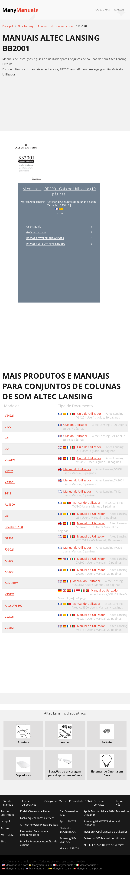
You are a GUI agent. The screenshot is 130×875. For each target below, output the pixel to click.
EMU (3, 841)
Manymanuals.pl (15, 868)
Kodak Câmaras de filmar (35, 811)
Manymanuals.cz (39, 868)
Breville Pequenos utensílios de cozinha (38, 843)
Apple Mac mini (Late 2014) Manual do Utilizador (106, 813)
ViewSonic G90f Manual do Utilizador (105, 831)
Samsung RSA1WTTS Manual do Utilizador (102, 823)
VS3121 (9, 594)
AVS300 (10, 504)
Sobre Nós (119, 802)
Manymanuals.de (42, 865)
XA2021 (10, 572)
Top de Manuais (8, 802)
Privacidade (76, 801)
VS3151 (9, 628)
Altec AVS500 (13, 605)
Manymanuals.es (63, 868)
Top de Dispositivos (29, 802)
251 (7, 449)
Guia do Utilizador (89, 413)
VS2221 (9, 617)
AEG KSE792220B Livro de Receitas (104, 845)
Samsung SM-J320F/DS (68, 840)
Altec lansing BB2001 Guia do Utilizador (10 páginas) (59, 191)
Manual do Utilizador (77, 469)
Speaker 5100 (14, 527)
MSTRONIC (7, 835)
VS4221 (9, 415)
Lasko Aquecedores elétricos (37, 818)
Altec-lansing (37, 202)
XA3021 (10, 560)
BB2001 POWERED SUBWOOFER (45, 238)
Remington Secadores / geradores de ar (34, 833)
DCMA (88, 801)
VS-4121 (10, 460)
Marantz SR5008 (69, 848)
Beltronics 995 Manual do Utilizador (105, 838)
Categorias (102, 9)
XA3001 (10, 482)
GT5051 (10, 538)
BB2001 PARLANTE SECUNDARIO (45, 244)
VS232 (9, 471)
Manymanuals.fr (66, 865)
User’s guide (33, 226)
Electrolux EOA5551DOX (67, 829)
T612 (8, 493)
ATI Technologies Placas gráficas (39, 824)
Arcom (5, 828)
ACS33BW (11, 583)
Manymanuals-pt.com (90, 868)
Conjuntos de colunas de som (78, 202)
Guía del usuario (36, 232)
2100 (8, 427)
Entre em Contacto (99, 802)
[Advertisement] (65, 105)
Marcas (119, 9)
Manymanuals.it (88, 865)
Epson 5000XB (68, 821)
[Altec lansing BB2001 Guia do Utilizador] (26, 162)
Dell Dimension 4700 (69, 813)
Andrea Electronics (7, 813)
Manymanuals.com (17, 865)
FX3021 (9, 549)
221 (7, 438)
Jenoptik (5, 821)
